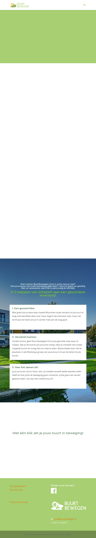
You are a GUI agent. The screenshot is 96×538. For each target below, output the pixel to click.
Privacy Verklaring (19, 502)
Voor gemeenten (18, 486)
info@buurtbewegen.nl (65, 519)
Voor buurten (16, 489)
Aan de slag (48, 442)
